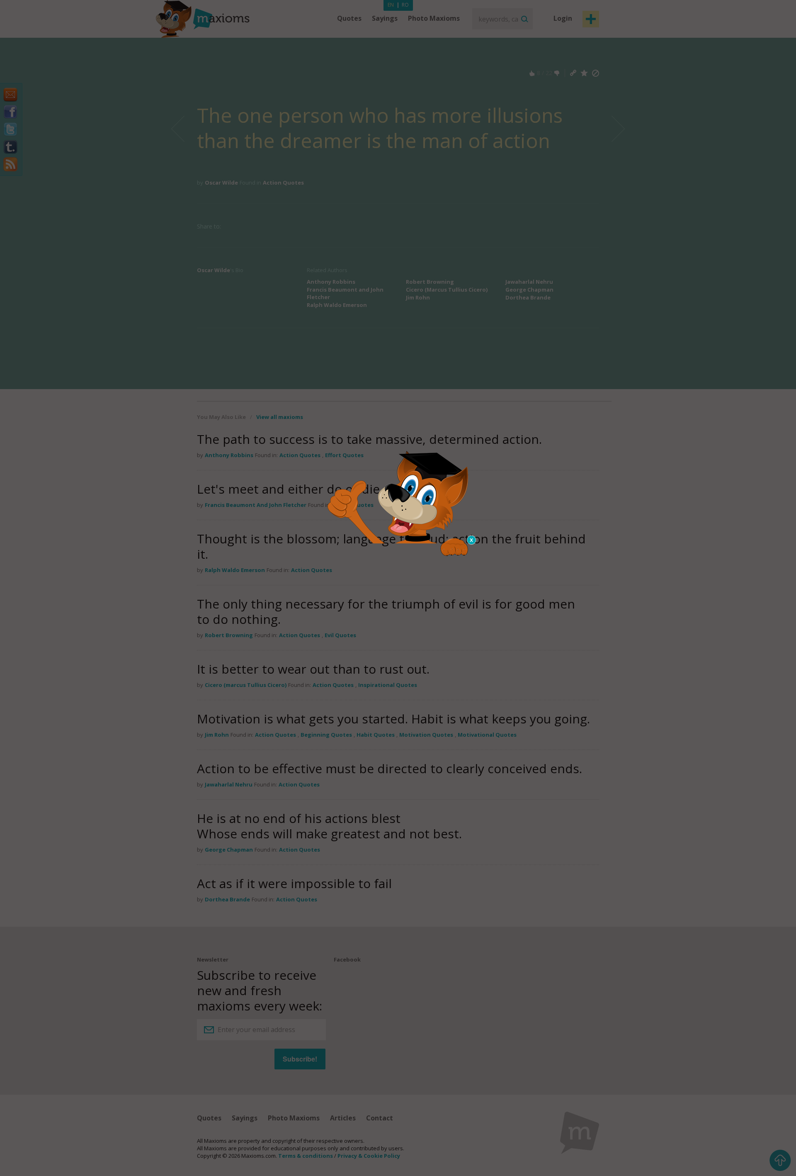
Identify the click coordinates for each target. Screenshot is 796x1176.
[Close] (472, 540)
